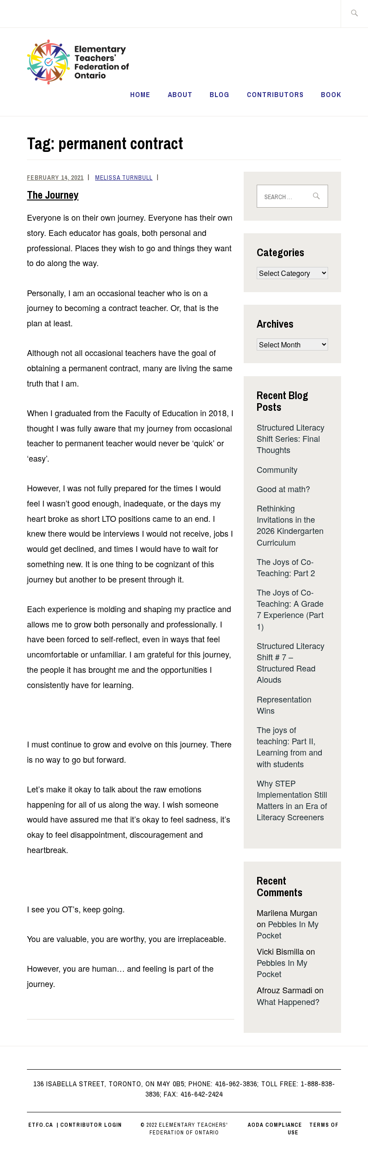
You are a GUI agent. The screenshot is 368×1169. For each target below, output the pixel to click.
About (180, 94)
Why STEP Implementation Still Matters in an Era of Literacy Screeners (292, 800)
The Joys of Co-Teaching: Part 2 (286, 567)
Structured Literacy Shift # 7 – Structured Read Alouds (290, 662)
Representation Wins (284, 704)
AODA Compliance (275, 1125)
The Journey (53, 194)
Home (140, 94)
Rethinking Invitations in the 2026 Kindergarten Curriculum (290, 525)
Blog (219, 94)
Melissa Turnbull (124, 177)
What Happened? (288, 1001)
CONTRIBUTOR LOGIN (91, 1125)
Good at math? (283, 488)
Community (277, 469)
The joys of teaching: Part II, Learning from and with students (289, 746)
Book (331, 94)
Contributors (275, 94)
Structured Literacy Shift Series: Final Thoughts (290, 438)
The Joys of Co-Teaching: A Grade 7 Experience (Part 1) (290, 609)
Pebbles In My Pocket (288, 929)
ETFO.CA (40, 1125)
